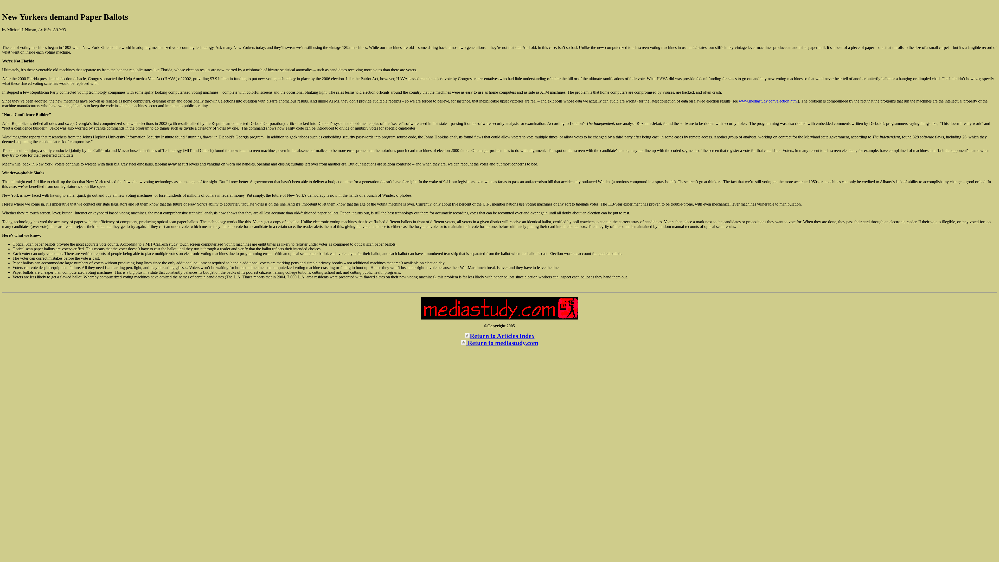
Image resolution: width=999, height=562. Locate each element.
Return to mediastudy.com (502, 343)
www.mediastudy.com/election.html (768, 101)
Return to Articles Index (502, 336)
